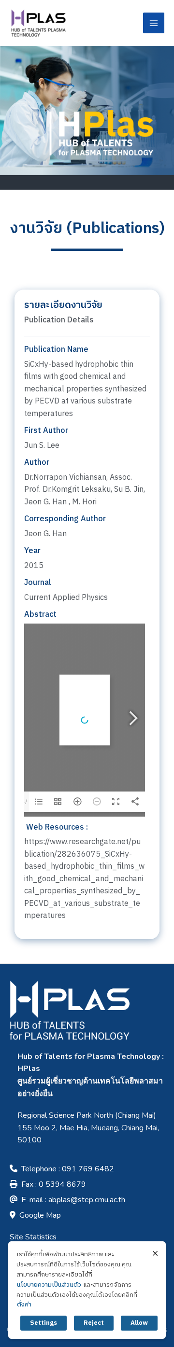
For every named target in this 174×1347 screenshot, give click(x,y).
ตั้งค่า (24, 1305)
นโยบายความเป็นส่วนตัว (49, 1285)
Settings (43, 1323)
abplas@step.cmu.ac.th (86, 1199)
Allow (139, 1323)
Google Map (40, 1215)
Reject (94, 1323)
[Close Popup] (155, 1253)
